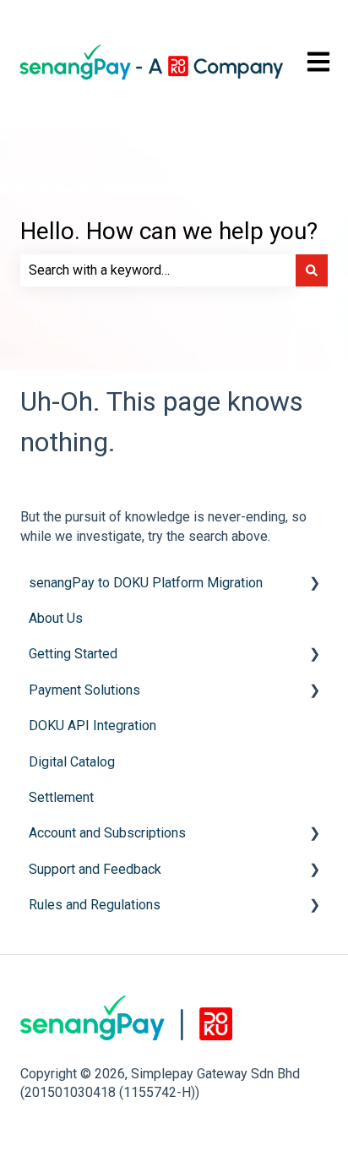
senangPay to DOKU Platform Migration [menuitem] (146, 583)
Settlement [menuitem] (61, 797)
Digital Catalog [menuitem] (72, 762)
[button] (314, 584)
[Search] (312, 270)
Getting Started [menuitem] (73, 654)
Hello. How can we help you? (169, 231)
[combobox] (158, 270)
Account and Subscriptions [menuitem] (107, 833)
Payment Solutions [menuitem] (84, 690)
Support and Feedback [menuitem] (95, 869)
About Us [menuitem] (56, 618)
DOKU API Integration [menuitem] (92, 725)
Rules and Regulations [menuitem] (94, 905)
